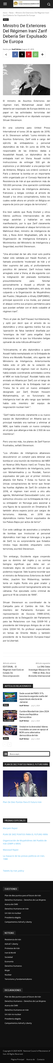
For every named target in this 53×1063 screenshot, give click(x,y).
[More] (42, 54)
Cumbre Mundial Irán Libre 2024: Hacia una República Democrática (34, 714)
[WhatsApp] (35, 54)
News (11, 12)
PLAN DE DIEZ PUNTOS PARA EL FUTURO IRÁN (25, 834)
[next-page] (9, 744)
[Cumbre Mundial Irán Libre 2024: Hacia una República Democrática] (10, 715)
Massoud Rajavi (10, 849)
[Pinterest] (29, 54)
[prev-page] (5, 744)
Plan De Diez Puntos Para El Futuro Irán (22, 802)
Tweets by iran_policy (13, 870)
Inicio (5, 12)
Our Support (8, 720)
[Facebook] (15, 54)
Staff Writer (16, 49)
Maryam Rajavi (10, 828)
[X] (22, 54)
